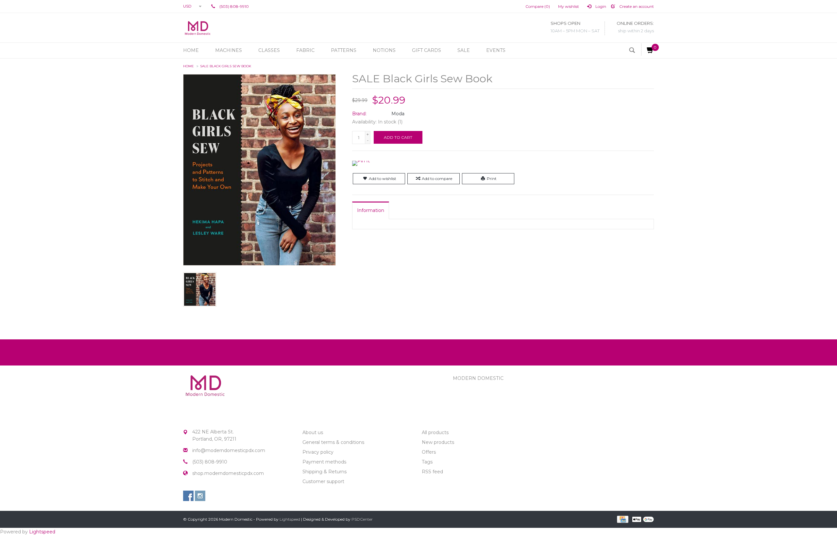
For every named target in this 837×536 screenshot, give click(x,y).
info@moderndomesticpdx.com (228, 450)
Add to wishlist (382, 178)
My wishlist (568, 6)
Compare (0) (537, 6)
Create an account (636, 6)
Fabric (305, 50)
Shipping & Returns (324, 472)
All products (435, 432)
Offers (429, 452)
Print (492, 178)
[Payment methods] (622, 519)
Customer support (323, 481)
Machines (228, 50)
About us (312, 432)
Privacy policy (317, 452)
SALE (463, 50)
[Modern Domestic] (197, 28)
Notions (384, 50)
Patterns (343, 50)
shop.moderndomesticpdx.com (228, 473)
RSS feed (432, 472)
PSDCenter (362, 519)
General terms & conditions (333, 442)
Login (600, 6)
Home (191, 50)
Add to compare (437, 178)
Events (495, 50)
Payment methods (324, 462)
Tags (427, 462)
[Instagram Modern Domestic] (200, 496)
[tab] (370, 210)
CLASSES (269, 50)
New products (438, 442)
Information (370, 210)
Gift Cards (426, 50)
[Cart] (647, 49)
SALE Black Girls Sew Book (225, 66)
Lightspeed (290, 519)
